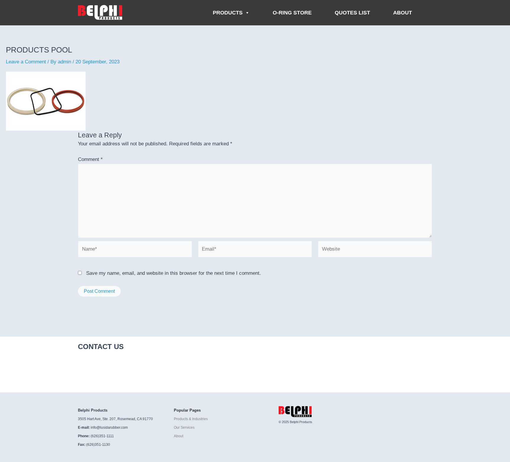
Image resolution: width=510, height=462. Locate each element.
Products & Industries (191, 419)
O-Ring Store (292, 13)
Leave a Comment (26, 62)
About (402, 13)
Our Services (184, 427)
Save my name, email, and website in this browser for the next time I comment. (173, 273)
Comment (90, 159)
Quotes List (352, 13)
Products (228, 13)
